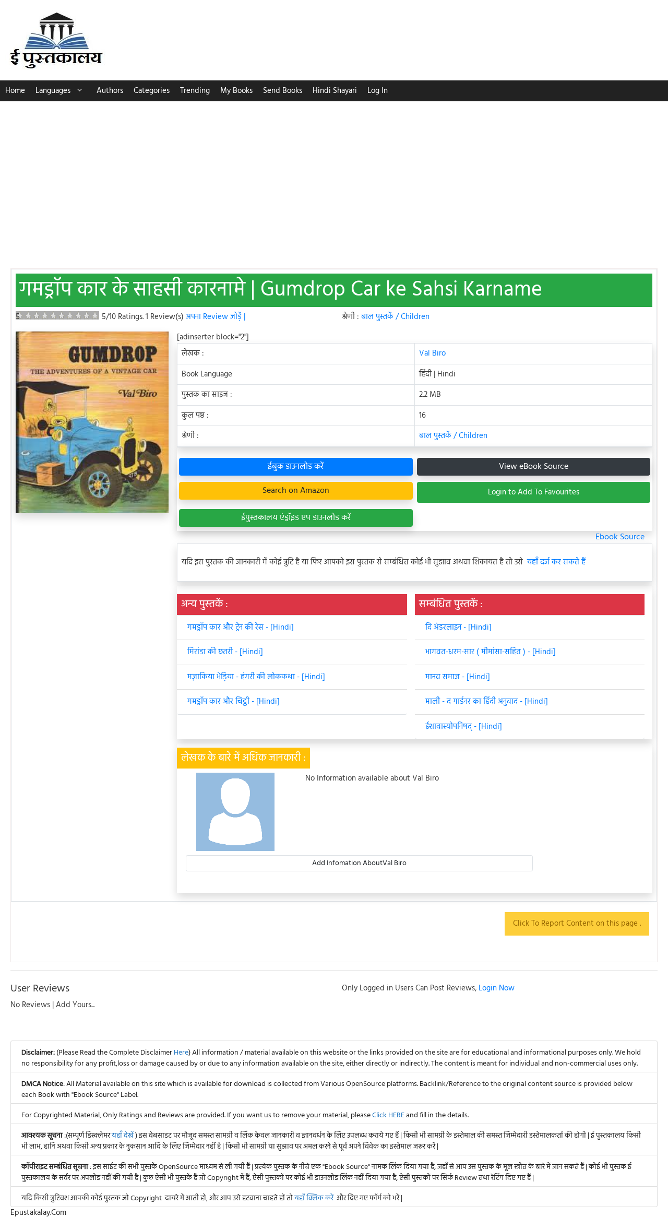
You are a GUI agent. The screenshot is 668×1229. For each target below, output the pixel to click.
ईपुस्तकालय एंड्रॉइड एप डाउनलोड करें (296, 518)
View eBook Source (533, 467)
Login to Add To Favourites (533, 492)
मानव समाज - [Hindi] (457, 677)
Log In (377, 91)
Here (181, 1053)
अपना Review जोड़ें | (215, 317)
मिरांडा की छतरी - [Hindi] (225, 652)
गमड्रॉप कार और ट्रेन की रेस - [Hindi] (240, 627)
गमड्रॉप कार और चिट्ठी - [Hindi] (233, 701)
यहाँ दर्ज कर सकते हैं (556, 563)
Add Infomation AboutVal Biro (359, 863)
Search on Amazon (296, 491)
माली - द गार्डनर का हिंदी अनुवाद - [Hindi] (486, 701)
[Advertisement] (334, 180)
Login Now (497, 988)
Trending (195, 91)
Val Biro (432, 353)
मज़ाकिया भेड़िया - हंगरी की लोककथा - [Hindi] (256, 677)
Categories (152, 91)
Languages (52, 91)
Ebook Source (620, 537)
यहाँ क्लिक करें (313, 1198)
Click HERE (388, 1115)
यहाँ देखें (123, 1136)
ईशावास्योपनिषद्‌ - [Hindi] (463, 726)
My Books (236, 91)
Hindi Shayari (335, 91)
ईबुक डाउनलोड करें (296, 467)
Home (15, 91)
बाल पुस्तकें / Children (395, 317)
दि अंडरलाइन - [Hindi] (458, 627)
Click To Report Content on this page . (577, 923)
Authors (110, 91)
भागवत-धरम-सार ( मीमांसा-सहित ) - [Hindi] (490, 652)
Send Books (282, 91)
